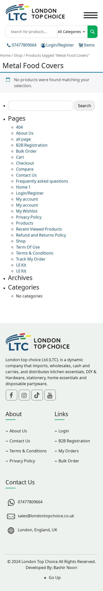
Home (5, 55)
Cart (20, 157)
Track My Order (31, 259)
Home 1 (23, 187)
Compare (25, 169)
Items (89, 45)
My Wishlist (27, 211)
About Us (25, 133)
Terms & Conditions (34, 253)
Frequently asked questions (42, 181)
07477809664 (24, 45)
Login (63, 431)
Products (24, 223)
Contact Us (26, 175)
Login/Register (60, 45)
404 (19, 127)
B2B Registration (32, 145)
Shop (18, 55)
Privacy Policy (29, 217)
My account (27, 199)
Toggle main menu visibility (91, 15)
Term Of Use (28, 247)
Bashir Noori (65, 567)
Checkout (25, 163)
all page (23, 139)
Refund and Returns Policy (41, 235)
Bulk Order (26, 151)
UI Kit (21, 265)
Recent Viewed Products (39, 229)
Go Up (54, 577)
